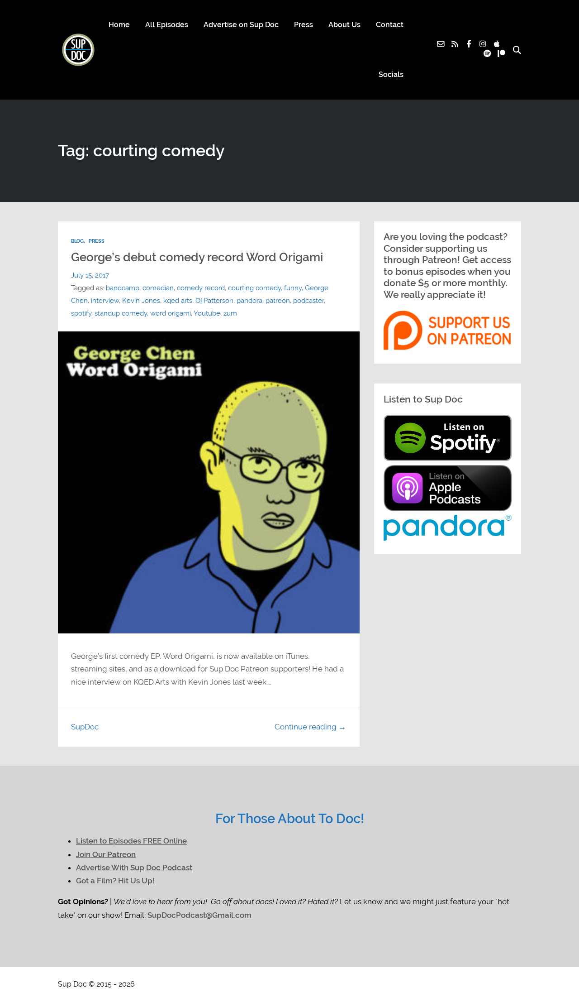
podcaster (308, 301)
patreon (278, 301)
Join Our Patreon (106, 854)
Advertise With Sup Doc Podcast (134, 867)
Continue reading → (310, 726)
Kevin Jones (141, 301)
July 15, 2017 (90, 275)
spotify (81, 313)
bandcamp (122, 288)
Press (303, 24)
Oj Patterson (214, 301)
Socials (391, 74)
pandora (249, 301)
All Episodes (166, 24)
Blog (77, 241)
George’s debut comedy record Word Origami (197, 257)
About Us (344, 24)
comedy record (201, 288)
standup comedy (121, 313)
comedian (158, 288)
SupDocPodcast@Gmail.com (199, 915)
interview (105, 301)
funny (293, 288)
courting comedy (254, 288)
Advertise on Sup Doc (241, 24)
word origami (170, 313)
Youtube (207, 313)
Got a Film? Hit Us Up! (115, 881)
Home (119, 24)
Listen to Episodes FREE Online (131, 841)
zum (230, 313)
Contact (389, 24)
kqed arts (177, 301)
